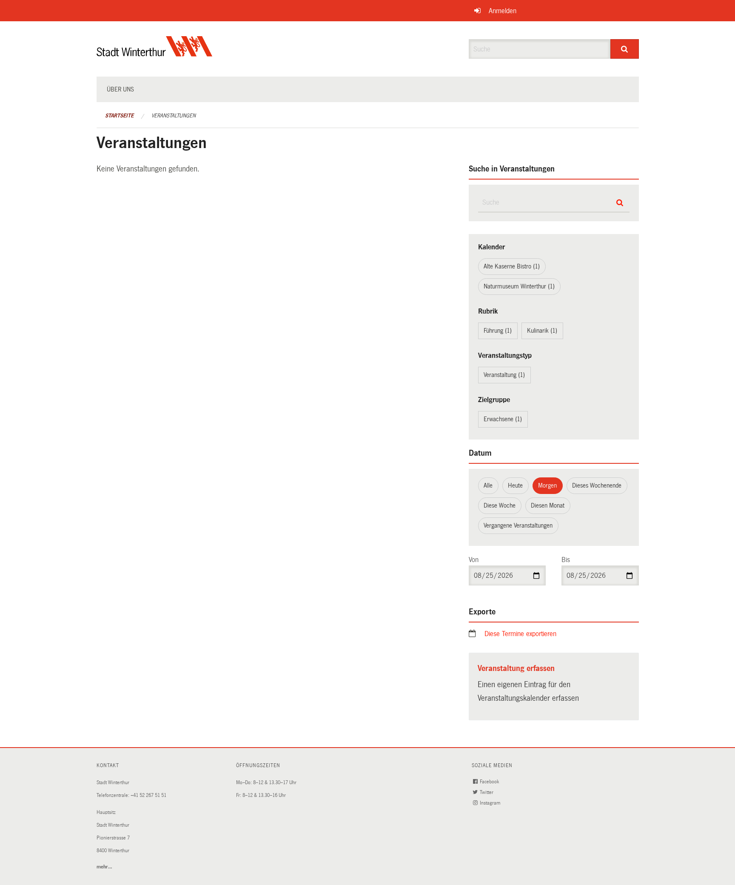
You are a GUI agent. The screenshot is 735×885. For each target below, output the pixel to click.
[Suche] (624, 49)
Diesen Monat (547, 505)
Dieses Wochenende (596, 485)
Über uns (120, 89)
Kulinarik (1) (542, 330)
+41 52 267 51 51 (148, 795)
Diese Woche (500, 505)
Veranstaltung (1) (504, 374)
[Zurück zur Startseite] (155, 53)
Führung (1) (498, 330)
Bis (565, 559)
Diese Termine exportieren (520, 633)
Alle (488, 485)
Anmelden (502, 10)
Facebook (490, 782)
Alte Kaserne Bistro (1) (512, 266)
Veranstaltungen (173, 116)
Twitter (487, 792)
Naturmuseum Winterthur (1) (519, 286)
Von (474, 559)
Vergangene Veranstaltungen (518, 525)
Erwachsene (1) (503, 419)
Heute (515, 485)
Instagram (491, 803)
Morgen (547, 485)
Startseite (119, 116)
